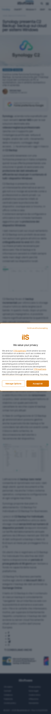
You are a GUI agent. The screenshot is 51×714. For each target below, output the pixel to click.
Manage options (13, 383)
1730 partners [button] (19, 350)
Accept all (37, 383)
